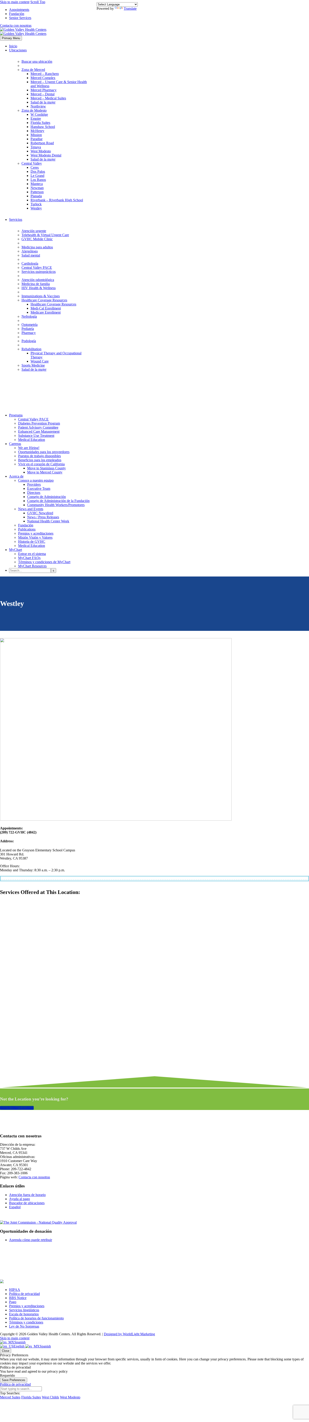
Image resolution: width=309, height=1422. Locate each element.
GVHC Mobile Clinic (37, 239)
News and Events (30, 509)
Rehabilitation (31, 349)
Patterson (37, 192)
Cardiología (29, 263)
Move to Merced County (44, 472)
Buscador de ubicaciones (27, 1203)
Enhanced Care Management (38, 431)
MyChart (15, 550)
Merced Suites (10, 1397)
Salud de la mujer (43, 102)
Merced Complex (43, 78)
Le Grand (37, 176)
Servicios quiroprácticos (38, 272)
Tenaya (36, 147)
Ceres (35, 167)
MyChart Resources (32, 566)
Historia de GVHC (31, 541)
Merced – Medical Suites (48, 98)
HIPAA (14, 1290)
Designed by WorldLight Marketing (129, 1334)
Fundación (16, 14)
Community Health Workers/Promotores (56, 505)
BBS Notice (17, 1298)
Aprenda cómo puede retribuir (30, 1240)
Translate (130, 8)
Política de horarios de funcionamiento (36, 1318)
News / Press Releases (43, 517)
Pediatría (27, 329)
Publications (27, 529)
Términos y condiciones (26, 1322)
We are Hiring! (28, 448)
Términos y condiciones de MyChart (44, 562)
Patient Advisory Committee (38, 427)
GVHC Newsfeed (40, 513)
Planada (36, 196)
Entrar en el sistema (32, 554)
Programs (16, 415)
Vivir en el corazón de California (41, 464)
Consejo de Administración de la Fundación (58, 501)
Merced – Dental (43, 94)
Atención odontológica (37, 280)
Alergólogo (29, 251)
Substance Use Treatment (36, 435)
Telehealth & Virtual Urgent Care (45, 235)
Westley (36, 208)
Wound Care (40, 361)
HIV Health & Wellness (38, 288)
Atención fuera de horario (27, 1195)
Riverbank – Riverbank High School (57, 200)
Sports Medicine (33, 365)
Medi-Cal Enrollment (46, 308)
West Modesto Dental (46, 155)
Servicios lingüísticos (24, 1310)
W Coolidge (39, 114)
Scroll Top (37, 2)
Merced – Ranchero (45, 74)
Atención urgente (33, 231)
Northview (38, 106)
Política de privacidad (24, 1294)
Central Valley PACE (36, 267)
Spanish (20, 1342)
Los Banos (38, 180)
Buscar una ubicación (36, 61)
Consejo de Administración (46, 497)
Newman (37, 188)
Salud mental (30, 255)
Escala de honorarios (24, 1314)
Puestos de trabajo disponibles (39, 456)
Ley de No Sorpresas (24, 1326)
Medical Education (31, 440)
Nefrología (29, 316)
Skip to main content (14, 2)
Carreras (15, 444)
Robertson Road (42, 143)
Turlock (36, 204)
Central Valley (31, 163)
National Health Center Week (48, 521)
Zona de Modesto (34, 110)
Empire (36, 118)
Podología (28, 341)
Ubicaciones (18, 50)
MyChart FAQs (29, 558)
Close (5, 1350)
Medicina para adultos (37, 247)
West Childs (50, 1397)
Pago (12, 1302)
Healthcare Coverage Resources (44, 300)
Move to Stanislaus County (46, 468)
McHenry (37, 131)
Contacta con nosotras (15, 25)
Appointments (19, 10)
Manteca (37, 184)
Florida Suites (40, 123)
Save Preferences (13, 1380)
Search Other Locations (17, 1108)
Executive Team (38, 488)
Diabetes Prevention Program (39, 423)
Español (15, 1207)
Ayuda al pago (19, 1199)
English (19, 1346)
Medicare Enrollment (46, 312)
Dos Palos (38, 171)
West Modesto (41, 151)
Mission (36, 135)
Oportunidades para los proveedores (43, 452)
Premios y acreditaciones (35, 533)
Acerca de (16, 476)
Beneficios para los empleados (39, 460)
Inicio (13, 46)
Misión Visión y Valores (35, 537)
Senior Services (20, 18)
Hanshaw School (43, 127)
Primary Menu (11, 38)
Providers (34, 484)
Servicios (15, 219)
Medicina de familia (35, 284)
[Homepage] (23, 32)
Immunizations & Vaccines (40, 296)
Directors (33, 493)
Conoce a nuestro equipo (36, 480)
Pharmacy (28, 333)
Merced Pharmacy (44, 90)
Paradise (37, 139)
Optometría (29, 325)
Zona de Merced (33, 70)
